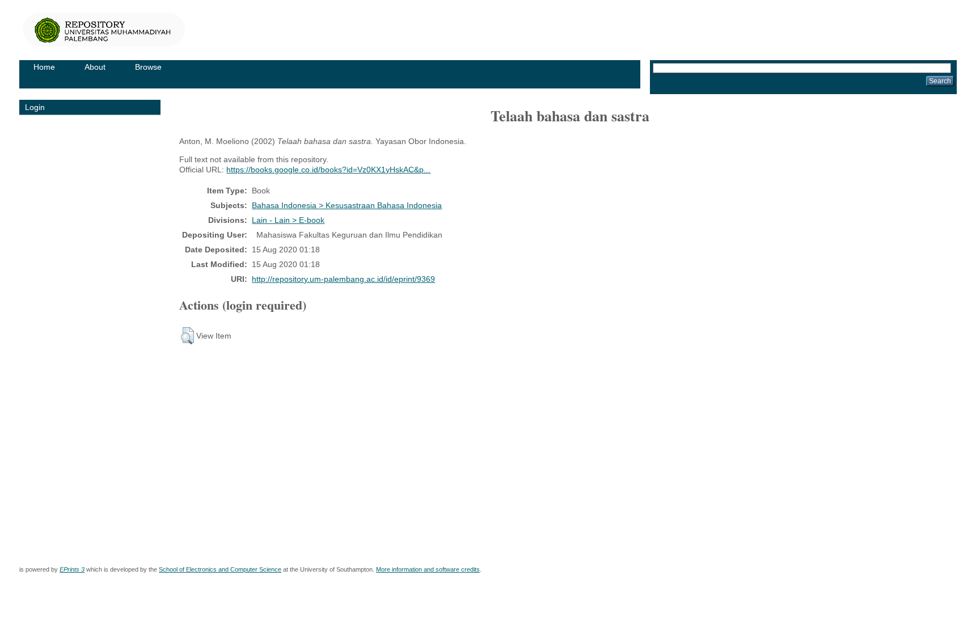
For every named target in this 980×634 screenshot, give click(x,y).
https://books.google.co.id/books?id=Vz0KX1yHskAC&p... (328, 169)
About (95, 66)
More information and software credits (428, 569)
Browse (148, 66)
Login (35, 107)
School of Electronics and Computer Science (220, 569)
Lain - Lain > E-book (288, 220)
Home (44, 66)
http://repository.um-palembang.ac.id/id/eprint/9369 (343, 279)
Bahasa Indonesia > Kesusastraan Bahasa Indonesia (347, 205)
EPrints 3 (72, 569)
